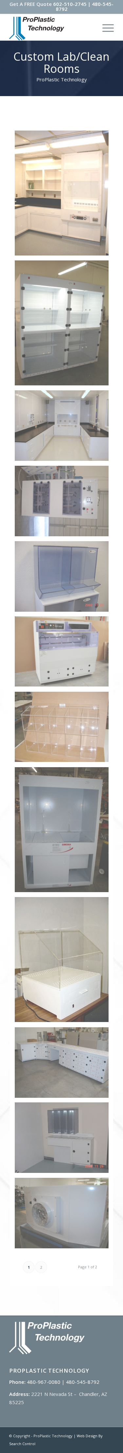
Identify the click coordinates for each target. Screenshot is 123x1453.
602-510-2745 (70, 4)
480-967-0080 (43, 1382)
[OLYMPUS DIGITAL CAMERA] (64, 503)
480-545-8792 (82, 1382)
